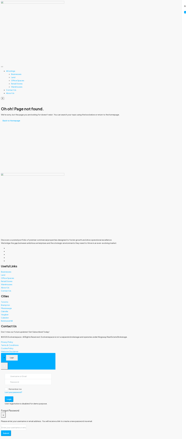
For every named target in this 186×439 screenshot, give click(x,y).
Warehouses (16, 87)
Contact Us (11, 90)
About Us (10, 93)
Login (9, 399)
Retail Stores (17, 83)
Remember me (15, 389)
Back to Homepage (11, 120)
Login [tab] (12, 358)
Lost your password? (13, 392)
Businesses (16, 74)
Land (13, 77)
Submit (6, 433)
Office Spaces (17, 80)
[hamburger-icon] (2, 66)
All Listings (10, 71)
